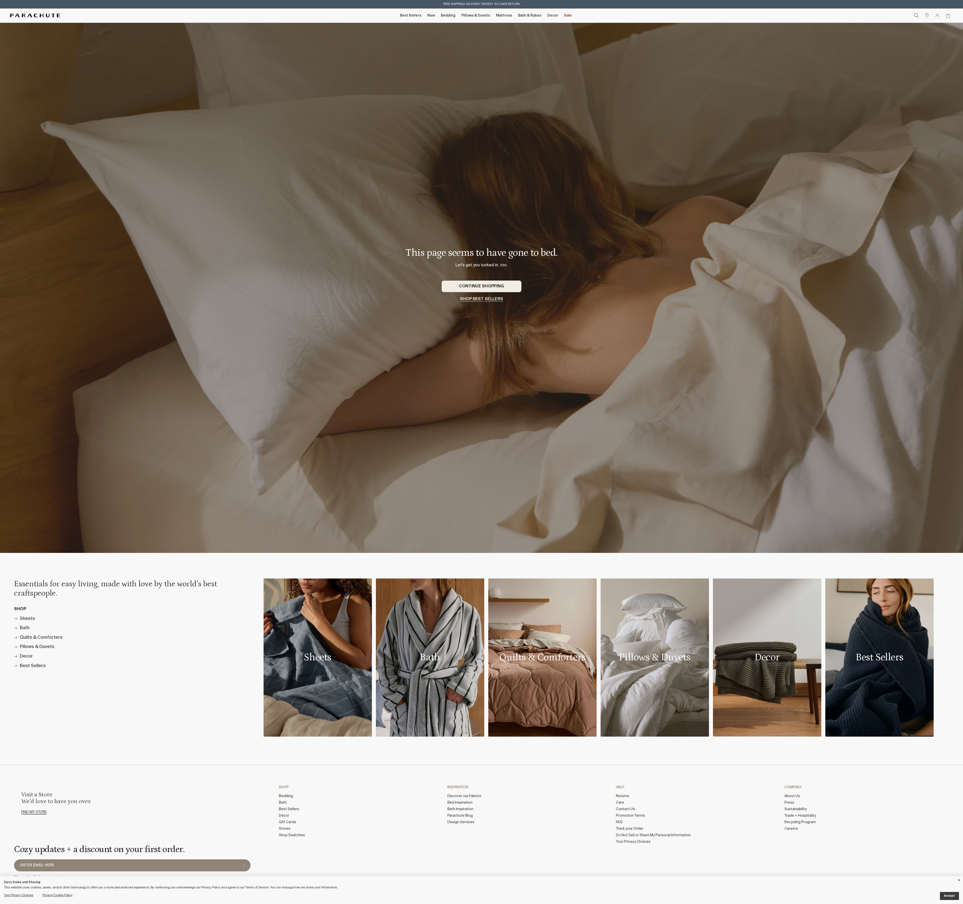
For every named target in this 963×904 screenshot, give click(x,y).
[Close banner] (959, 879)
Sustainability (795, 809)
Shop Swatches (292, 835)
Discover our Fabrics (464, 796)
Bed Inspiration (459, 802)
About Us (792, 796)
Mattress (504, 15)
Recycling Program (800, 822)
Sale (568, 15)
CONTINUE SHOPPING (481, 286)
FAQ (619, 822)
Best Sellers (410, 15)
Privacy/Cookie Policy (57, 895)
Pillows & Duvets (475, 15)
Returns (622, 796)
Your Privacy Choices (633, 842)
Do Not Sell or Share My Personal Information (653, 835)
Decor (552, 15)
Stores (284, 828)
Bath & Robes (529, 15)
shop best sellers (481, 299)
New (431, 15)
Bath (283, 802)
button (243, 865)
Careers (791, 828)
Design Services (460, 822)
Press (789, 802)
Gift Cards (287, 822)
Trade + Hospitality (800, 815)
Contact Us (625, 809)
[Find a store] (927, 16)
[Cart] (948, 16)
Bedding (448, 15)
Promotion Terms (630, 815)
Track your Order (629, 828)
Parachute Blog (460, 815)
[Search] (916, 16)
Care (620, 802)
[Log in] (937, 16)
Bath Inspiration (460, 809)
